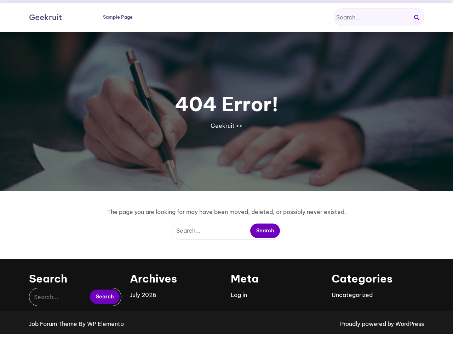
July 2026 (143, 294)
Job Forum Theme (54, 323)
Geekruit (45, 17)
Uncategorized (352, 294)
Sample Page (118, 17)
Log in (239, 294)
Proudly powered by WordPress (382, 323)
